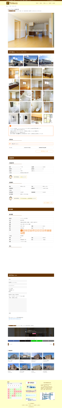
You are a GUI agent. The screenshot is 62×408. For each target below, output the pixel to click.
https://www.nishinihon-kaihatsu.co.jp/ (15, 318)
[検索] (55, 0)
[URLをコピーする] (48, 341)
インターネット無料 (19, 325)
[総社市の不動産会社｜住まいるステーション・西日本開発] (12, 3)
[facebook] (47, 0)
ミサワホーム (12, 129)
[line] (51, 0)
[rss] (53, 0)
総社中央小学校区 (28, 325)
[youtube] (52, 0)
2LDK (15, 325)
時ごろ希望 (22, 296)
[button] (13, 341)
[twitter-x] (49, 0)
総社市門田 (32, 325)
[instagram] (50, 0)
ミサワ (24, 325)
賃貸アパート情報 (11, 325)
